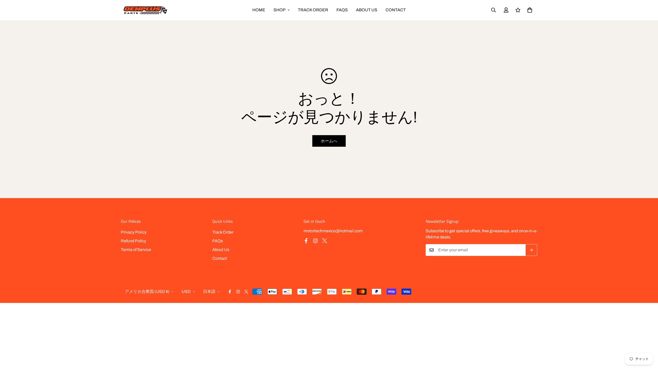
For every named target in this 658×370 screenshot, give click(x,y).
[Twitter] (324, 240)
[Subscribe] (531, 250)
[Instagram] (315, 240)
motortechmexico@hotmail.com (333, 231)
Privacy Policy (134, 232)
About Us (366, 10)
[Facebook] (306, 240)
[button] (530, 10)
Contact (396, 10)
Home (258, 10)
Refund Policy (133, 241)
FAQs (342, 10)
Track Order (313, 10)
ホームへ (329, 141)
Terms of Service (136, 249)
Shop (279, 10)
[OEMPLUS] (145, 10)
